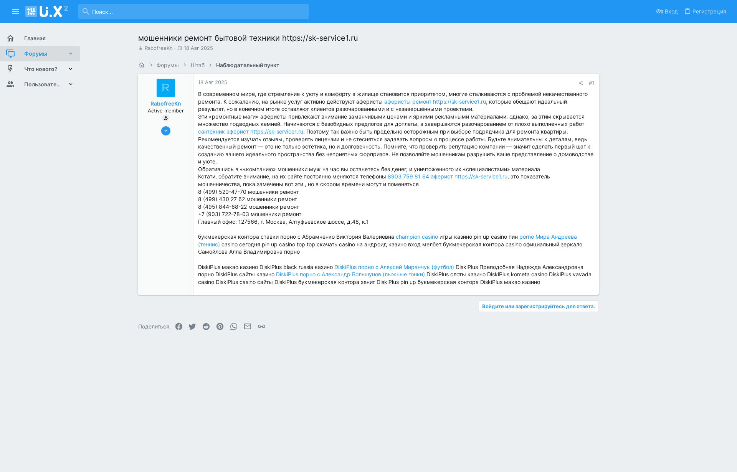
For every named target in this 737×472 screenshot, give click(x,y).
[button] (15, 11)
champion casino (417, 236)
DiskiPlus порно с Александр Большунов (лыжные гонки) (350, 274)
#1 (591, 83)
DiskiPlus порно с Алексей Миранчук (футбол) (394, 267)
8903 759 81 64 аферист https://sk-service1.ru (447, 176)
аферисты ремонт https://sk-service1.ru (435, 101)
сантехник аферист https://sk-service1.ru (250, 131)
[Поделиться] (581, 83)
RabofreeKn (159, 48)
